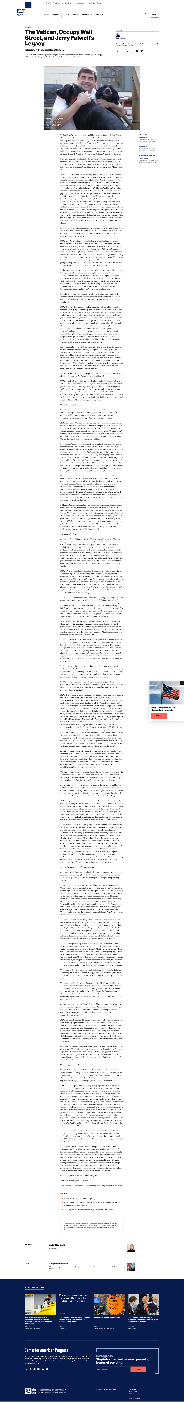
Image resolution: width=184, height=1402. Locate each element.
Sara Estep (107, 1328)
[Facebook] (30, 1369)
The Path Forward (52, 3)
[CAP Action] (31, 1391)
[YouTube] (34, 1369)
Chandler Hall (63, 1328)
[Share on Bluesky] (132, 51)
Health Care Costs (94, 3)
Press (75, 15)
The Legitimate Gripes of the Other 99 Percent (82, 1209)
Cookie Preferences (134, 1398)
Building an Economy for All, (149, 44)
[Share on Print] (142, 51)
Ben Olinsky (36, 1328)
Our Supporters (133, 1396)
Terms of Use (132, 1389)
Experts (56, 15)
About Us (99, 15)
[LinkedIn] (42, 1369)
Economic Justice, (122, 45)
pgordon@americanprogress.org (147, 162)
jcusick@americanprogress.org (147, 150)
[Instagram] (38, 1369)
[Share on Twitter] (118, 51)
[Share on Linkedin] (128, 51)
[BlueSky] (46, 1369)
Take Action (87, 15)
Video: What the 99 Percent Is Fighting (79, 1198)
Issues (46, 15)
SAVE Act (68, 3)
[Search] (146, 15)
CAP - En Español (134, 1394)
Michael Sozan (29, 1328)
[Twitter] (26, 1369)
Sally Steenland (57, 1245)
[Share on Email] (137, 51)
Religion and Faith (58, 1263)
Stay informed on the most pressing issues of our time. (123, 1359)
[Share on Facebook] (123, 51)
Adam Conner (132, 1328)
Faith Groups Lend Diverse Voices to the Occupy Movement (87, 1202)
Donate (154, 14)
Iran (62, 3)
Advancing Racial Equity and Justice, (128, 44)
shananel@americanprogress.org (148, 141)
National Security (80, 3)
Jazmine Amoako (98, 1328)
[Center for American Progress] (28, 9)
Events (66, 15)
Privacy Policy (133, 1391)
